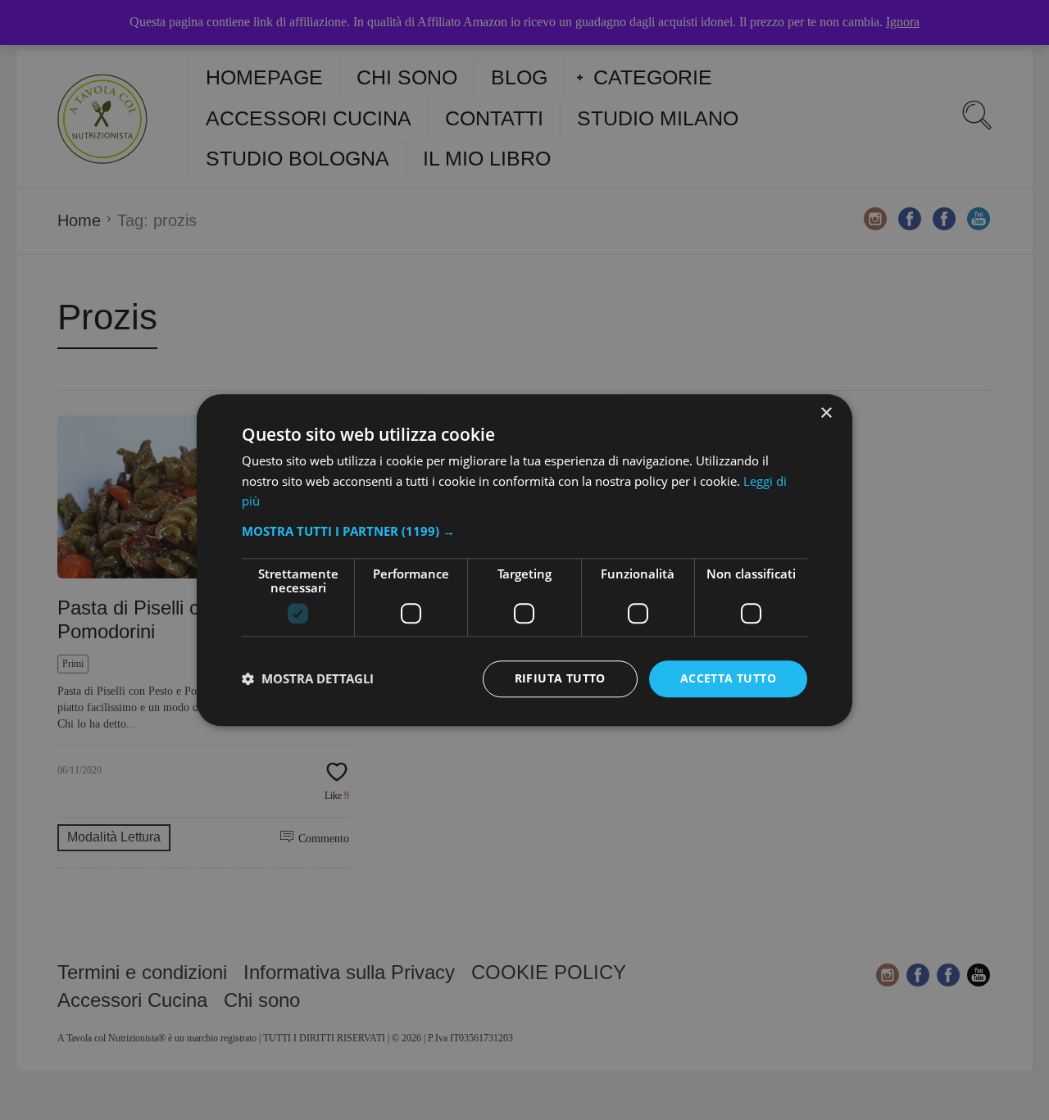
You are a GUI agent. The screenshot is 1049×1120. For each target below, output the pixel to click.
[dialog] (524, 560)
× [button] (826, 413)
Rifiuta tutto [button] (560, 678)
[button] (524, 531)
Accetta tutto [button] (728, 678)
